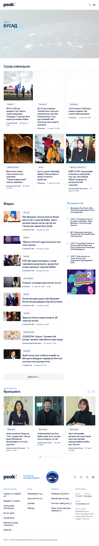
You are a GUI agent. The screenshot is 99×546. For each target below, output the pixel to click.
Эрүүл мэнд (43, 429)
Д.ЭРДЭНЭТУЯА (28, 230)
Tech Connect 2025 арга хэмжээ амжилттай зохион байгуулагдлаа (79, 111)
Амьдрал (27, 351)
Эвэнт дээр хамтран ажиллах (60, 509)
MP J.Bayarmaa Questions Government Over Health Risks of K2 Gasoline (83, 234)
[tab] (40, 457)
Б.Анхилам (26, 286)
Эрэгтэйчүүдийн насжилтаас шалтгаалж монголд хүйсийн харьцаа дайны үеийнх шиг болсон (79, 439)
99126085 (88, 496)
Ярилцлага (11, 429)
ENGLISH (7, 530)
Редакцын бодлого (60, 494)
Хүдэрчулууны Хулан (13, 186)
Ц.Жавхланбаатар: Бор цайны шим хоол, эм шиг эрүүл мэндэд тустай (49, 436)
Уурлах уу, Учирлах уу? (78, 167)
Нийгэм (26, 256)
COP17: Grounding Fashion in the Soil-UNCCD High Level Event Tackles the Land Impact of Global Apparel (83, 246)
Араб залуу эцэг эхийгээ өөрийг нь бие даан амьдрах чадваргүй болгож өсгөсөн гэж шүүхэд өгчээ (42, 358)
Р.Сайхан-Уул (27, 365)
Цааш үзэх (32, 377)
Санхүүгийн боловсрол (9, 507)
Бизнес (26, 237)
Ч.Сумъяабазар (12, 123)
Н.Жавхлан (41, 128)
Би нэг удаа (9, 513)
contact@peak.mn (82, 504)
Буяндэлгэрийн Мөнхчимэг (78, 188)
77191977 (79, 496)
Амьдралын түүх (35, 494)
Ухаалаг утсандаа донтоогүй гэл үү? (41, 283)
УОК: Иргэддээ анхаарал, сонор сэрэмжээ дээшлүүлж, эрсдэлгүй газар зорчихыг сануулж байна (40, 264)
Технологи (42, 104)
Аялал (41, 167)
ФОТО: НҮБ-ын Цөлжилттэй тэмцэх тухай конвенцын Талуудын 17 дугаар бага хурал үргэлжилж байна (18, 114)
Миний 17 (10, 104)
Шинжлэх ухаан (12, 167)
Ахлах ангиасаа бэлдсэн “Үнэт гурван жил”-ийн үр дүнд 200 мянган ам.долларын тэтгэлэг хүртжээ (18, 439)
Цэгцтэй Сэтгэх (35, 498)
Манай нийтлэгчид (60, 498)
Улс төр (26, 212)
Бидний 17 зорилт (12, 501)
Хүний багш (9, 518)
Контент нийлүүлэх (60, 503)
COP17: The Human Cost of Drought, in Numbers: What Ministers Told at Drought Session (81, 222)
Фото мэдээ (28, 278)
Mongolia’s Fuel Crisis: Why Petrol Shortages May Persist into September (82, 210)
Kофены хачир (29, 332)
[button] (90, 5)
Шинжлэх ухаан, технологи (11, 524)
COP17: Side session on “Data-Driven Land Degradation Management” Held (82, 259)
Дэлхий (26, 294)
